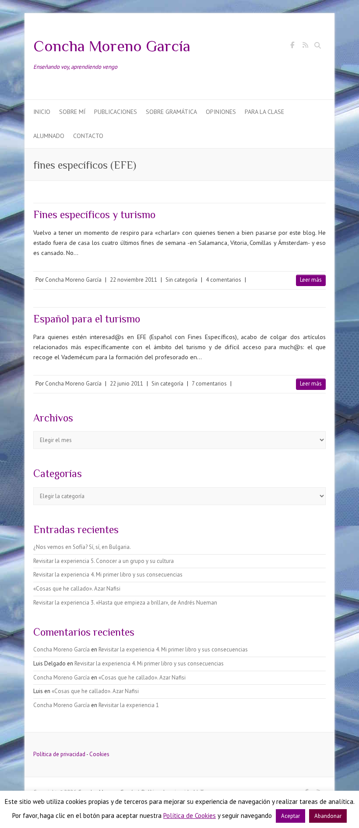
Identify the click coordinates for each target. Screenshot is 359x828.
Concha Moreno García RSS (305, 46)
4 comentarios (223, 279)
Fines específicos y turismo (94, 214)
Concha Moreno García (111, 46)
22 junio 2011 (126, 383)
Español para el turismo (86, 319)
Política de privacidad (59, 754)
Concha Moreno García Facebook (292, 46)
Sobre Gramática (171, 112)
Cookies (99, 754)
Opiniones (221, 112)
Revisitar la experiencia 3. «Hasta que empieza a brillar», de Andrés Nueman (125, 602)
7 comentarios (209, 383)
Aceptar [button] (290, 816)
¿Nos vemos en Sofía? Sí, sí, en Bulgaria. (82, 547)
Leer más (311, 279)
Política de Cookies (189, 815)
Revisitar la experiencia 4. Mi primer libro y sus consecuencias (108, 574)
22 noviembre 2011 (133, 279)
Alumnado (48, 136)
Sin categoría (181, 279)
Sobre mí (72, 112)
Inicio (41, 112)
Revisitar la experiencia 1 (129, 705)
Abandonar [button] (327, 816)
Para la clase (264, 112)
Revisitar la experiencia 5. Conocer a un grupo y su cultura (103, 561)
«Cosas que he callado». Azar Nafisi (76, 588)
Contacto (88, 136)
